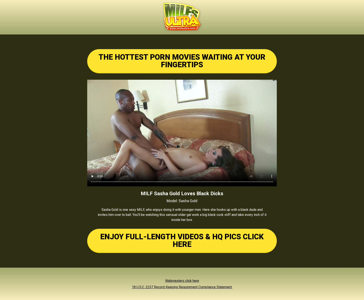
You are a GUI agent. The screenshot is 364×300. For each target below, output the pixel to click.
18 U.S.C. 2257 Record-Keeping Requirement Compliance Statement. (182, 287)
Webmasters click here (182, 281)
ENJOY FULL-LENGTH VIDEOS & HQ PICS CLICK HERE (182, 240)
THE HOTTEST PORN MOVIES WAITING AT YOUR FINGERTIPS (182, 61)
